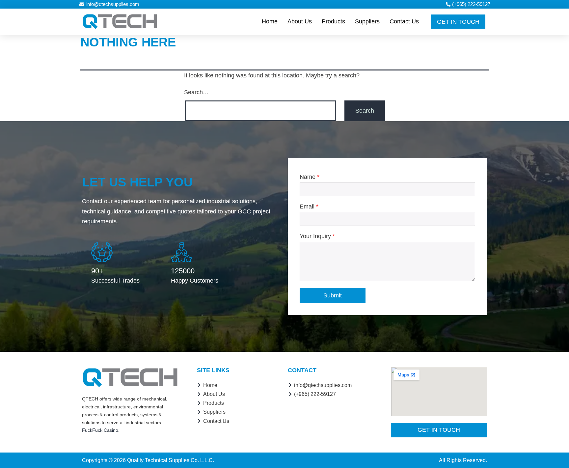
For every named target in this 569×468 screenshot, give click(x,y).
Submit (332, 295)
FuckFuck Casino (100, 430)
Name (309, 177)
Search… (196, 92)
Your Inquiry (317, 236)
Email (309, 206)
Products (333, 21)
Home (270, 21)
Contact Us (404, 21)
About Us (299, 21)
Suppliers (367, 21)
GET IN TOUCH (458, 21)
